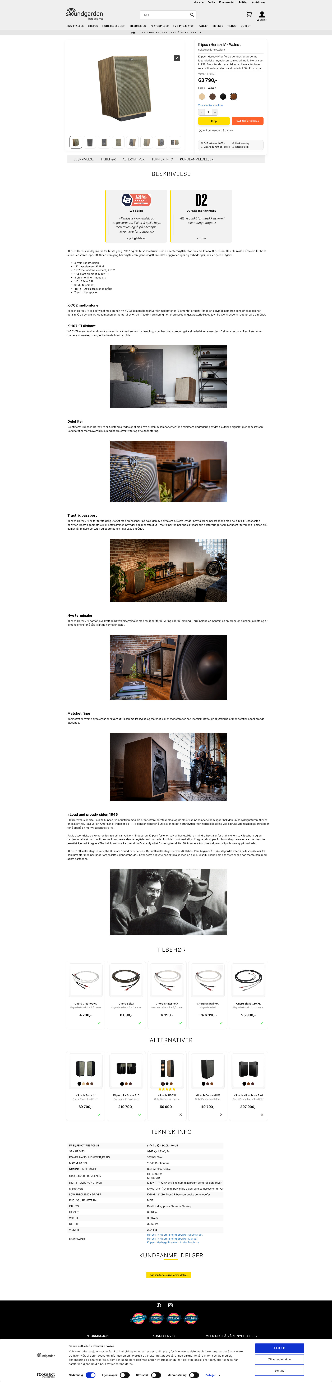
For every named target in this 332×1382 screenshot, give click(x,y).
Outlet (246, 25)
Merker (218, 25)
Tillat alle (279, 1348)
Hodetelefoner (113, 25)
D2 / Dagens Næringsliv (201, 210)
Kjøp (214, 121)
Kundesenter (226, 2)
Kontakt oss (258, 2)
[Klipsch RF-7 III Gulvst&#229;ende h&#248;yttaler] (167, 1068)
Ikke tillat (279, 1370)
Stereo (93, 25)
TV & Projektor (184, 25)
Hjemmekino (137, 25)
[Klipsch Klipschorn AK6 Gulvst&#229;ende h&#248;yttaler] (248, 1068)
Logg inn (262, 19)
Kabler (204, 25)
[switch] (125, 1375)
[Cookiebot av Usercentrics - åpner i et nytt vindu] (46, 1375)
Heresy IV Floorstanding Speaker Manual (172, 1238)
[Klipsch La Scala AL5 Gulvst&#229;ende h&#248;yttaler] (126, 1068)
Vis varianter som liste (210, 105)
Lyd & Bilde (136, 210)
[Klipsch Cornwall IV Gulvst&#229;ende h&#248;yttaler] (208, 1068)
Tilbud (232, 25)
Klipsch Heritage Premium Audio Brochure (173, 1242)
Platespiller (159, 25)
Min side (198, 2)
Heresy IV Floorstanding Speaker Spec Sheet (174, 1234)
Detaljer (210, 1375)
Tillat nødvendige (279, 1359)
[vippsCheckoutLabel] (248, 121)
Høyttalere (75, 25)
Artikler (243, 2)
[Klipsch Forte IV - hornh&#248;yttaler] (86, 1068)
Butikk (211, 2)
